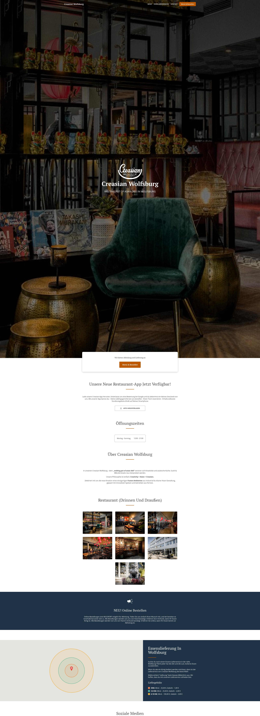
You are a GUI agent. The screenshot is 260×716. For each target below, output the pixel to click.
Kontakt (174, 4)
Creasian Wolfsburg (74, 4)
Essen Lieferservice (161, 4)
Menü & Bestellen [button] (187, 4)
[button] (97, 533)
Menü (150, 4)
